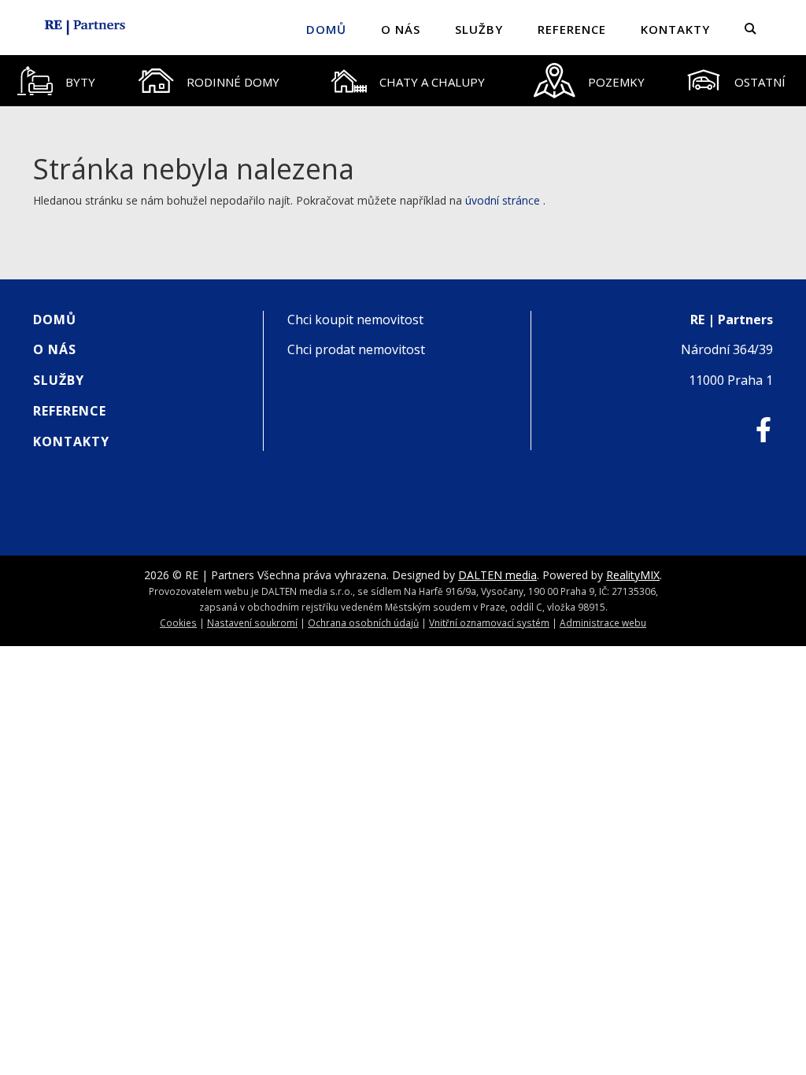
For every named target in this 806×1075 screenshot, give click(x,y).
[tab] (56, 80)
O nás (400, 29)
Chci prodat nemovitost (356, 349)
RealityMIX (633, 574)
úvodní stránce (502, 200)
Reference (572, 29)
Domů (326, 29)
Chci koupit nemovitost (355, 319)
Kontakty (675, 29)
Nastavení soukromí (252, 622)
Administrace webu (603, 622)
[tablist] (403, 80)
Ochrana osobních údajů (363, 622)
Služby (479, 29)
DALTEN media (497, 574)
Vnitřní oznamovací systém (489, 622)
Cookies (178, 622)
